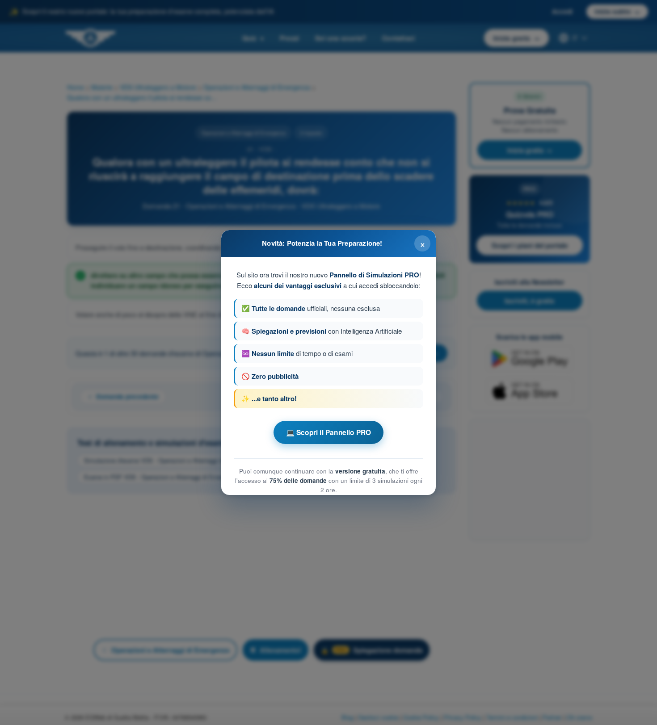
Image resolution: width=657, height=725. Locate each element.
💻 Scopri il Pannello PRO (328, 432)
